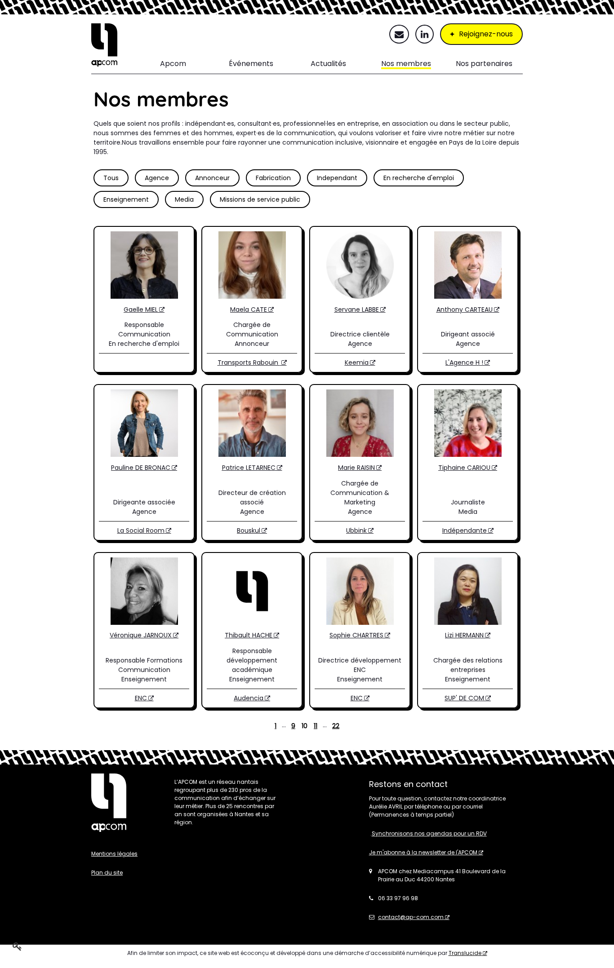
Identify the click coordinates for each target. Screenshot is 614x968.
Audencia (248, 698)
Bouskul (248, 530)
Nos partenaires (484, 63)
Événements (251, 63)
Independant (337, 177)
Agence (157, 177)
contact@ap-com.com (411, 917)
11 (315, 725)
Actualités (328, 63)
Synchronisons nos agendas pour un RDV (429, 833)
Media (184, 199)
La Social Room (141, 530)
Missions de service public (260, 199)
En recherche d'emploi (418, 177)
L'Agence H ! (464, 362)
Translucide (465, 953)
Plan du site (107, 872)
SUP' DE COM (464, 698)
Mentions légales (114, 853)
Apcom (173, 63)
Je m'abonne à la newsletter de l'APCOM (423, 852)
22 (335, 725)
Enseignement (126, 199)
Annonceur (212, 177)
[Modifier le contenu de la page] (17, 946)
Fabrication (273, 177)
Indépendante (464, 530)
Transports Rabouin (249, 362)
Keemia (357, 362)
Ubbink (356, 530)
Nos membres (406, 63)
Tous (111, 177)
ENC (141, 698)
